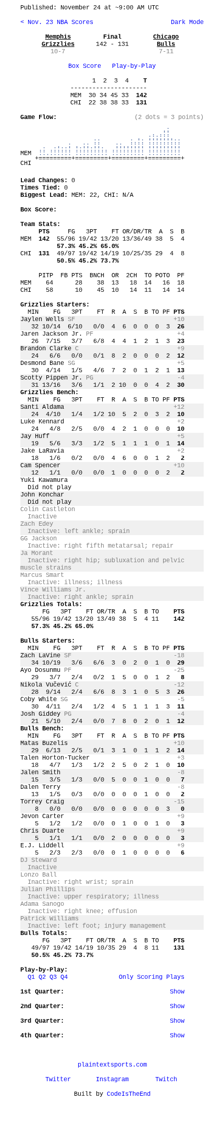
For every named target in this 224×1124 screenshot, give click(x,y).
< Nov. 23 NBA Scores (56, 22)
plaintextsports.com (112, 1065)
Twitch (166, 1079)
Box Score (84, 66)
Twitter (58, 1079)
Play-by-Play (134, 66)
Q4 (64, 977)
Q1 (31, 977)
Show (177, 992)
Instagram (112, 1079)
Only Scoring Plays (151, 977)
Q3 (53, 977)
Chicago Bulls (166, 40)
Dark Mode (185, 22)
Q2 (42, 977)
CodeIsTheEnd (129, 1094)
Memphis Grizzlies (58, 40)
